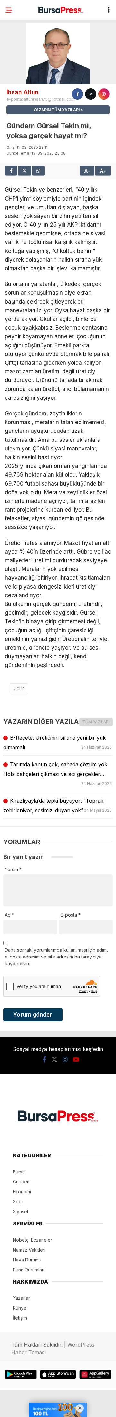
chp (20, 688)
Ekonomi (22, 1191)
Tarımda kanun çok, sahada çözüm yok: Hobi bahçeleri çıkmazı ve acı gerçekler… (58, 773)
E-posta (71, 915)
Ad (9, 915)
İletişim (20, 1318)
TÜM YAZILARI (96, 721)
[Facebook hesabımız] (44, 1059)
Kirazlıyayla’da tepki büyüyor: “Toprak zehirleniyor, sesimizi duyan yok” (58, 806)
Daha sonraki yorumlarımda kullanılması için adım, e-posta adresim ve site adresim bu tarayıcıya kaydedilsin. (56, 956)
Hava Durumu (27, 1259)
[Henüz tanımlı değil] (77, 94)
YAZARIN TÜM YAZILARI (56, 109)
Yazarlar (21, 1298)
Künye (19, 1308)
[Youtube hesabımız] (76, 1059)
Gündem (22, 1181)
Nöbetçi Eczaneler (32, 1240)
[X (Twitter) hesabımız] (54, 1059)
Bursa (19, 1171)
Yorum (13, 869)
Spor (18, 1201)
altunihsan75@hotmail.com (49, 99)
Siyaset (20, 1211)
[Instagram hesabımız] (65, 1059)
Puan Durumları (28, 1269)
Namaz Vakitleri (29, 1249)
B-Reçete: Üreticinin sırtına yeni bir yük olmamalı (58, 743)
